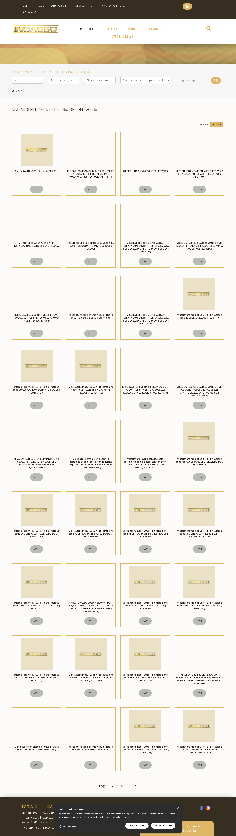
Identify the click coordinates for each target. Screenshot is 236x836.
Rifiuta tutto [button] (137, 825)
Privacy (46, 827)
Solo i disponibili (188, 81)
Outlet (112, 29)
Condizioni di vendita (31, 827)
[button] (70, 826)
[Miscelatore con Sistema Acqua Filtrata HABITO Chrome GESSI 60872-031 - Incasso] (90, 726)
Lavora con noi (29, 12)
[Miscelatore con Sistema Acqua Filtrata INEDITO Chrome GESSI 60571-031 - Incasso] (90, 294)
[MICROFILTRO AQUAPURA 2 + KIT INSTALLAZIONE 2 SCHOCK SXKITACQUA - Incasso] (36, 222)
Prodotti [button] (87, 29)
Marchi (133, 29)
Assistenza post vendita (113, 6)
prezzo (218, 124)
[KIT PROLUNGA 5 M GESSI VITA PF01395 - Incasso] (145, 150)
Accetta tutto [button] (163, 825)
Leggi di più (123, 817)
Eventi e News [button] (122, 36)
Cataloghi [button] (157, 29)
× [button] (178, 808)
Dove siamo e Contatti (84, 6)
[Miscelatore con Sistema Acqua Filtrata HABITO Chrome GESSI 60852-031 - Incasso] (36, 726)
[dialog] (118, 818)
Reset (18, 91)
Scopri (36, 189)
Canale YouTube (58, 6)
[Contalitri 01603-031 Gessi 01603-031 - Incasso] (36, 150)
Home (24, 6)
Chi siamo (39, 6)
